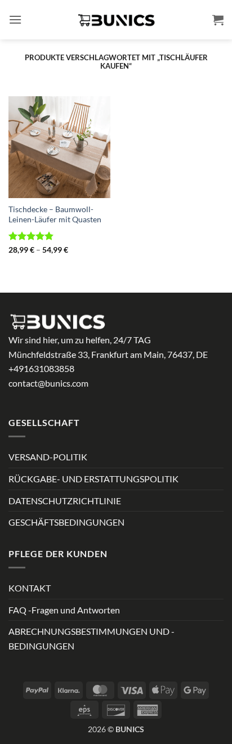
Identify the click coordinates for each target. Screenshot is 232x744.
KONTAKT (29, 587)
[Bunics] (116, 20)
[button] (15, 19)
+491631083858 (41, 368)
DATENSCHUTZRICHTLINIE (64, 500)
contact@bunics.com (48, 383)
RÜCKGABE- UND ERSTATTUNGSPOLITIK (93, 478)
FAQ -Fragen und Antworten (64, 609)
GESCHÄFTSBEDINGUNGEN (66, 522)
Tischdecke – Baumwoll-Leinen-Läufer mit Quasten (54, 214)
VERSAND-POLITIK (47, 456)
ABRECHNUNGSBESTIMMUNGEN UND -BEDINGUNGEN (91, 638)
